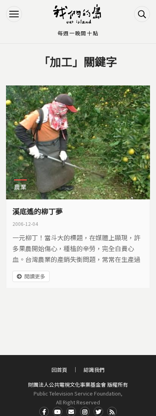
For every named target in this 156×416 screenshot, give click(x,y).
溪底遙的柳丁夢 (37, 211)
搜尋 (142, 14)
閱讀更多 (34, 276)
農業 (20, 187)
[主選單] (14, 14)
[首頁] (78, 14)
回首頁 (59, 369)
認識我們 (94, 369)
